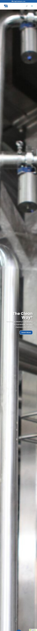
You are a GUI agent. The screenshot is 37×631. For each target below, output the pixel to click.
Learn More (26, 332)
